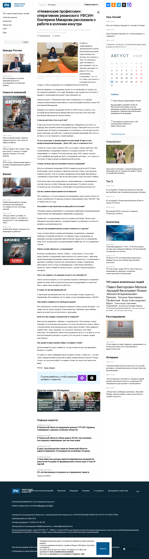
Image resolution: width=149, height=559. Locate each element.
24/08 (108, 21)
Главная (42, 5)
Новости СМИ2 (44, 476)
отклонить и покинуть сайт (73, 554)
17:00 (9, 213)
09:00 (9, 76)
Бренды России (12, 50)
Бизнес (7, 174)
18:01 (112, 40)
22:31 (112, 21)
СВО (5, 28)
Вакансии (61, 490)
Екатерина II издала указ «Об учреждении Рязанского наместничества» (124, 123)
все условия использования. (62, 551)
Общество (7, 25)
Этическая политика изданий (41, 490)
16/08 (108, 244)
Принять (103, 548)
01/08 (108, 362)
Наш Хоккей (113, 16)
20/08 (5, 135)
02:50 (112, 342)
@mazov (41, 505)
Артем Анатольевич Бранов (130, 305)
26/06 (5, 227)
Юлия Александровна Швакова (119, 308)
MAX (51, 505)
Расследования (115, 316)
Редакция (74, 490)
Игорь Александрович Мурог (126, 301)
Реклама (86, 490)
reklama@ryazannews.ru (63, 526)
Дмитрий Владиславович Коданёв (123, 310)
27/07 (5, 213)
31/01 (108, 342)
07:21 (112, 196)
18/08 (5, 160)
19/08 (5, 147)
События (114, 94)
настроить (54, 554)
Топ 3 (109, 181)
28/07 (108, 375)
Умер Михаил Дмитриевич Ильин (127, 100)
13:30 (112, 388)
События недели (10, 17)
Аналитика (7, 21)
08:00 (9, 200)
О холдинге (99, 490)
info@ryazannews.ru (44, 526)
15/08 (108, 267)
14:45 (9, 135)
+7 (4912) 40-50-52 (36, 522)
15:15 (9, 147)
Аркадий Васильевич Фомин (127, 290)
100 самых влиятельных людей (16, 13)
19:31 (112, 30)
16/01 (4, 200)
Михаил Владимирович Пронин (121, 295)
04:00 (113, 255)
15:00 (113, 375)
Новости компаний (14, 92)
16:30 (112, 186)
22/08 (5, 76)
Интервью (52, 5)
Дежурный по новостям (118, 490)
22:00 (113, 267)
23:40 (113, 207)
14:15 (112, 362)
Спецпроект (113, 141)
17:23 (9, 227)
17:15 (9, 160)
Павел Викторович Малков (127, 287)
